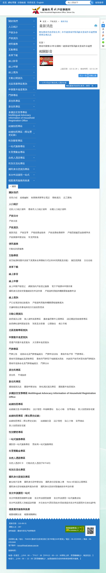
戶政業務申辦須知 (17, 237)
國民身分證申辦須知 (33, 482)
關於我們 (13, 192)
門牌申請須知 (52, 354)
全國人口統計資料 (58, 209)
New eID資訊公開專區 (77, 482)
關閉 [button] (14, 186)
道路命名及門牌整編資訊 (31, 354)
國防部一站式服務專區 (19, 444)
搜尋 (67, 2)
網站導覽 (12, 2)
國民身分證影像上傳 (55, 482)
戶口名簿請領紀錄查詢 (19, 303)
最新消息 (64, 21)
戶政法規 (13, 221)
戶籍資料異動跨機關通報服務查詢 (47, 303)
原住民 (12, 375)
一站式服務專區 (17, 439)
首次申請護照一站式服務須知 (67, 498)
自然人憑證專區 (17, 458)
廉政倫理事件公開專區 (53, 319)
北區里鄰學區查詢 (18, 84)
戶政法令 (13, 215)
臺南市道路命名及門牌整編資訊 (23, 363)
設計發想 (58, 421)
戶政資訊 (53, 21)
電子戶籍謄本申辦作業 (62, 286)
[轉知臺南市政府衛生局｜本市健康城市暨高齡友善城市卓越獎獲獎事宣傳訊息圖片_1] (90, 531)
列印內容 (95, 25)
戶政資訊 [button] (13, 38)
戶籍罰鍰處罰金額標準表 (78, 232)
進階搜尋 (99, 2)
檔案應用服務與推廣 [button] (19, 180)
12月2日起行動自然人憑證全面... (55, 83)
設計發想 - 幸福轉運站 (43, 409)
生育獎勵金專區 (17, 152)
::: (1, 1)
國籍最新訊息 (15, 387)
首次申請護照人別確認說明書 (22, 503)
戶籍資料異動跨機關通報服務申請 (60, 291)
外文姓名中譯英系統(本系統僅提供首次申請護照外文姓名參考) (67, 503)
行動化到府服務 (16, 249)
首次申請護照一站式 (19, 493)
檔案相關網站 (30, 514)
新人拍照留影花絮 (86, 409)
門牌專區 (13, 349)
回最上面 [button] (92, 75)
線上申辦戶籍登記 (17, 286)
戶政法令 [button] (13, 32)
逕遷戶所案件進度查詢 (19, 342)
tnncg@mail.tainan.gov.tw (27, 545)
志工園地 (67, 197)
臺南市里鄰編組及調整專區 (21, 359)
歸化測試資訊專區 (47, 387)
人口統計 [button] (13, 27)
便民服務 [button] (13, 44)
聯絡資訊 (56, 197)
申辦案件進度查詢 (18, 337)
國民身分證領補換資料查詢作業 (23, 486)
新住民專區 (15, 381)
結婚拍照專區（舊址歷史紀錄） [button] (20, 133)
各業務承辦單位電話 (40, 197)
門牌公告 (13, 354)
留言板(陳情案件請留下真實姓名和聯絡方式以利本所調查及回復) (38, 260)
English (40, 2)
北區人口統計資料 (17, 209)
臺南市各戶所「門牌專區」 (73, 354)
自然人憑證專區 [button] (17, 157)
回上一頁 (83, 75)
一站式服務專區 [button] (17, 146)
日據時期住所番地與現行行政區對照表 (26, 307)
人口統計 (13, 204)
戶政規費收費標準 (56, 232)
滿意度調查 (76, 260)
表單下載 (13, 55)
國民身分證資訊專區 (19, 476)
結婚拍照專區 (16, 404)
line (103, 42)
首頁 (5, 2)
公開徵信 (52, 324)
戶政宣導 (24, 232)
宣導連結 (71, 409)
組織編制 (24, 197)
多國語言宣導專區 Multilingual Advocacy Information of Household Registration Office (22, 116)
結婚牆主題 (46, 421)
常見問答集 (33, 237)
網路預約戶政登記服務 (38, 286)
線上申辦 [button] (13, 66)
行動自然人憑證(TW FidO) (38, 463)
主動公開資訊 (16, 314)
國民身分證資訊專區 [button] (19, 169)
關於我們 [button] (13, 21)
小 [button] (103, 22)
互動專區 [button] (13, 49)
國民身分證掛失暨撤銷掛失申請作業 (25, 291)
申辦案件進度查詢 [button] (18, 89)
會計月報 (63, 324)
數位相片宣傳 (15, 482)
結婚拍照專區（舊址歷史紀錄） (25, 415)
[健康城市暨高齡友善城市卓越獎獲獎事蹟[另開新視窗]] (46, 61)
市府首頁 (31, 2)
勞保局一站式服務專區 (42, 444)
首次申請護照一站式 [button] (19, 175)
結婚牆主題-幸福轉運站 (19, 409)
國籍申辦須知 (30, 387)
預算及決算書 (38, 324)
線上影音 (13, 61)
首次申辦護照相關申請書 (20, 498)
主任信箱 (88, 260)
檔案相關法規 (15, 514)
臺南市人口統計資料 (37, 209)
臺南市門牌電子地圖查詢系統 (50, 359)
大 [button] (103, 29)
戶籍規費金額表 (38, 232)
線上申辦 (13, 281)
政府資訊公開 (15, 319)
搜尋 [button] (92, 3)
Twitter (103, 39)
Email (103, 46)
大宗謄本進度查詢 (40, 342)
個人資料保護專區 (32, 319)
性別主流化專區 (17, 163)
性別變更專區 (15, 140)
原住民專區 (15, 370)
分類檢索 (22, 2)
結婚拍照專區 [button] (15, 126)
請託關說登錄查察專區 (77, 319)
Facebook (103, 32)
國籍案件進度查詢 (67, 387)
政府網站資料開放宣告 (19, 324)
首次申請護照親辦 (43, 498)
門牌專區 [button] (13, 95)
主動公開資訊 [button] (15, 78)
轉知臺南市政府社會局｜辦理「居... (80, 86)
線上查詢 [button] (13, 72)
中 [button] (103, 25)
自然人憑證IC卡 (16, 463)
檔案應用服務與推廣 (19, 509)
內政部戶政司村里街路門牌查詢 (80, 359)
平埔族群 (22, 375)
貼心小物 (60, 409)
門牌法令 (45, 363)
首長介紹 (13, 197)
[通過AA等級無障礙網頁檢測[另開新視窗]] (75, 529)
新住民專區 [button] (14, 106)
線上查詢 (13, 297)
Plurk (103, 35)
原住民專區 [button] (14, 101)
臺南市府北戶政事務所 (53, 10)
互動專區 (13, 255)
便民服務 (13, 243)
